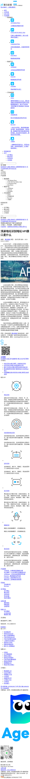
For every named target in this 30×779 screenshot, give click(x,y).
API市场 (6, 12)
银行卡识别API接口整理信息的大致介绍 (16, 367)
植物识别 (6, 525)
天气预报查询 (8, 654)
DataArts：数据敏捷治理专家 (12, 576)
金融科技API (8, 678)
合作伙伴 (10, 158)
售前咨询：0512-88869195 (8, 770)
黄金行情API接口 (9, 664)
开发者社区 (7, 584)
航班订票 (8, 168)
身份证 (13, 167)
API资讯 (6, 681)
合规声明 (6, 606)
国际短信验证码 (8, 644)
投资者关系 (7, 151)
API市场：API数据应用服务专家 (13, 570)
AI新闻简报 (18, 167)
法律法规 (3, 601)
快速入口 (3, 609)
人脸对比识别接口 (9, 640)
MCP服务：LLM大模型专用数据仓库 (15, 572)
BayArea (6, 586)
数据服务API (8, 671)
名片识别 (6, 490)
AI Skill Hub (7, 613)
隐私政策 (6, 604)
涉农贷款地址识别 (9, 432)
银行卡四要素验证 (9, 635)
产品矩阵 (6, 15)
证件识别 (6, 463)
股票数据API (8, 663)
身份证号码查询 (8, 657)
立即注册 (3, 768)
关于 (5, 153)
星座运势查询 (8, 661)
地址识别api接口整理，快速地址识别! (15, 363)
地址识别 (6, 395)
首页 (5, 10)
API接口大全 (8, 680)
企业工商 (9, 358)
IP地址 (6, 652)
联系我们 (3, 627)
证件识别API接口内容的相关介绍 (14, 365)
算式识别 (6, 549)
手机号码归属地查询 (10, 659)
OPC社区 (6, 14)
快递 (3, 168)
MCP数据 (7, 611)
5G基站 (8, 167)
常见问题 (6, 596)
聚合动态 (10, 156)
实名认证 (13, 168)
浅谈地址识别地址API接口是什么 (17, 226)
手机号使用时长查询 (10, 639)
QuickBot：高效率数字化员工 (12, 577)
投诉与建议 (7, 598)
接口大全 (20, 358)
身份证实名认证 (8, 633)
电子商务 (26, 358)
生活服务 (3, 358)
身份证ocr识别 (8, 642)
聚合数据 (7, 239)
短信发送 (3, 167)
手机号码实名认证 (9, 637)
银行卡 (24, 167)
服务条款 (6, 602)
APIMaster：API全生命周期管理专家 (14, 574)
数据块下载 (7, 614)
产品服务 (3, 569)
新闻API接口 (8, 656)
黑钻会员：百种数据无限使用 (12, 579)
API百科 (9, 160)
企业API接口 (8, 672)
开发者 (3, 582)
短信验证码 (7, 632)
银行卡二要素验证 (9, 646)
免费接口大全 (8, 674)
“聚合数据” (14, 333)
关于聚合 (10, 155)
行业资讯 (3, 226)
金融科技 (14, 358)
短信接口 (6, 683)
